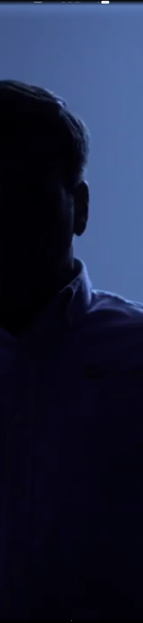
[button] (64, 2)
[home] (38, 2)
